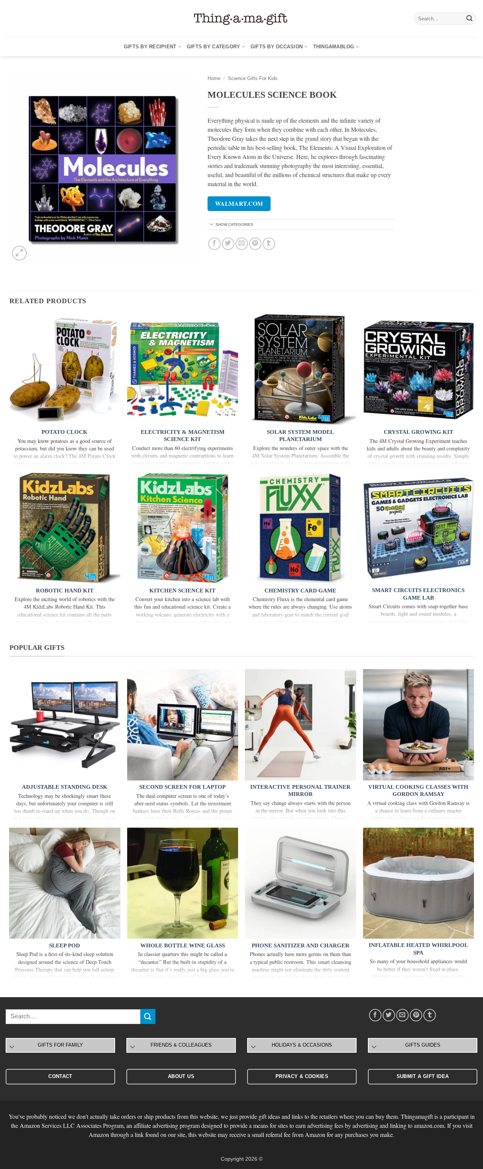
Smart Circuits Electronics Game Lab (418, 594)
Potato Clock (65, 432)
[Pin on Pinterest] (255, 244)
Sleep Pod (64, 945)
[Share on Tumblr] (269, 244)
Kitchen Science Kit (182, 591)
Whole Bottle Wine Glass (182, 945)
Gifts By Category (213, 46)
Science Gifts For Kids (253, 78)
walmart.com (239, 203)
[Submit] (469, 18)
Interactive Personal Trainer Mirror (300, 790)
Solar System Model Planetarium (300, 436)
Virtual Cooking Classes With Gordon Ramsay (418, 790)
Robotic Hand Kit (65, 591)
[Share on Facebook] (214, 244)
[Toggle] (211, 225)
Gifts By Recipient (150, 46)
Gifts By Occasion (277, 46)
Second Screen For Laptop (182, 787)
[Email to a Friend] (241, 244)
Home (214, 78)
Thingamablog (333, 46)
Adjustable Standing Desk (65, 787)
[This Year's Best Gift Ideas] (241, 18)
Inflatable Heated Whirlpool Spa (418, 949)
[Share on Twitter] (228, 244)
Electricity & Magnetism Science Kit (183, 436)
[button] (19, 253)
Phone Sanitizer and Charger (300, 945)
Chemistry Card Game (300, 591)
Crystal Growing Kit (418, 432)
